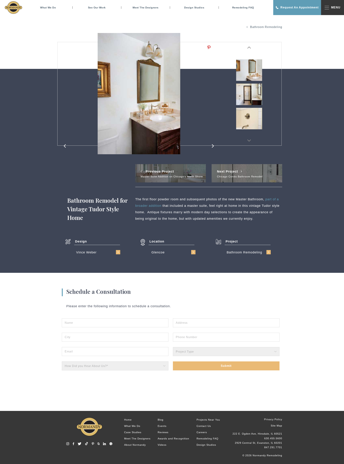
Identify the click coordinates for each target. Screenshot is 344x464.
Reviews (163, 432)
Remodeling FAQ (243, 7)
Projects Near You (208, 419)
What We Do (48, 7)
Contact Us (204, 426)
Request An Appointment (299, 7)
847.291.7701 (273, 447)
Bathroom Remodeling (265, 27)
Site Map (276, 425)
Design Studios (194, 7)
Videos (162, 444)
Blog (160, 419)
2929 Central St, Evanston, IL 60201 (258, 442)
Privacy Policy (273, 419)
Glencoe (158, 252)
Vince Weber (86, 252)
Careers (202, 432)
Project (232, 241)
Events (162, 426)
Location (156, 241)
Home (128, 419)
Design (81, 241)
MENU (335, 7)
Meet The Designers (146, 7)
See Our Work (97, 7)
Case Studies (132, 432)
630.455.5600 (273, 438)
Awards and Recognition (173, 438)
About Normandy (135, 444)
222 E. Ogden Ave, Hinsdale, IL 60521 (257, 433)
